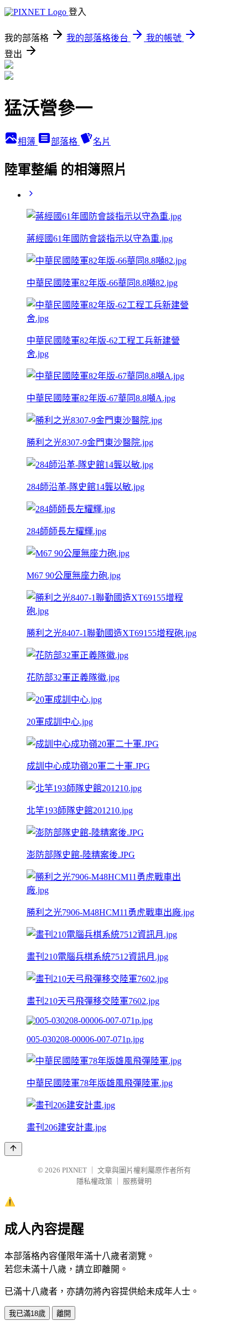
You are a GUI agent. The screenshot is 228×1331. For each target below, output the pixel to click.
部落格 (65, 141)
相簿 (28, 141)
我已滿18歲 (27, 1313)
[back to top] (13, 1149)
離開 (63, 1313)
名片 (102, 141)
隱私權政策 (94, 1181)
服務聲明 (137, 1181)
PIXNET (74, 1170)
